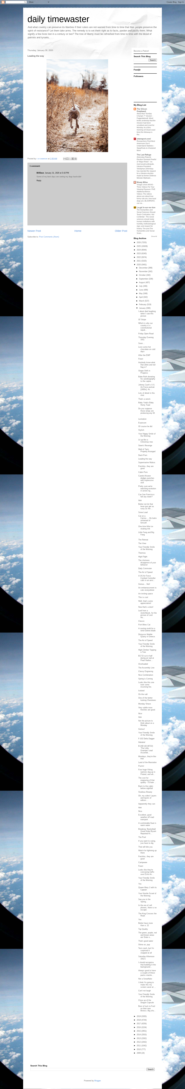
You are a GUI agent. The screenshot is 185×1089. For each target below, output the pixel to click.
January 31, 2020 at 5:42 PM (57, 173)
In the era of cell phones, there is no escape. (147, 907)
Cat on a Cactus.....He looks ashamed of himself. (147, 519)
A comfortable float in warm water (147, 824)
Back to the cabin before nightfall (145, 787)
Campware (142, 862)
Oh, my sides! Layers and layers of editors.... (147, 798)
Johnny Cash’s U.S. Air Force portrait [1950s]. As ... (146, 387)
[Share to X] (70, 158)
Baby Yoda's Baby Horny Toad (146, 404)
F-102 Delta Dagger (146, 738)
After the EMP (144, 355)
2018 (139, 1020)
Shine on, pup (144, 944)
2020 (139, 265)
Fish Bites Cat (144, 625)
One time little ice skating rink (145, 527)
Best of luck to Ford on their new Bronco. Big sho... (147, 1008)
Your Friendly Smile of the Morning (146, 548)
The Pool (142, 837)
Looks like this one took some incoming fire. (146, 684)
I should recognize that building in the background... (147, 964)
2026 (139, 242)
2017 (139, 1023)
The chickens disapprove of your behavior (147, 562)
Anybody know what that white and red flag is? (146, 364)
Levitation (142, 419)
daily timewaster (58, 19)
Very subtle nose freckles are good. (147, 708)
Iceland (141, 691)
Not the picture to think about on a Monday (146, 723)
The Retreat (143, 540)
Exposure (142, 423)
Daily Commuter (145, 568)
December (143, 268)
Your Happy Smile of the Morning (147, 435)
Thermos (142, 553)
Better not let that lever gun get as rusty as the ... (146, 506)
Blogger (97, 1081)
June (141, 290)
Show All (154, 236)
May (141, 293)
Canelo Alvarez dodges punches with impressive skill (146, 479)
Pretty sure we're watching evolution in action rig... (147, 488)
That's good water (145, 941)
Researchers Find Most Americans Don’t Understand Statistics (146, 143)
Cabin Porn (143, 472)
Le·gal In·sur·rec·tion (146, 207)
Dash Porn (142, 455)
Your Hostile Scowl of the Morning (147, 894)
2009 (139, 1053)
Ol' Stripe (142, 319)
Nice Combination (145, 675)
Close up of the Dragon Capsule (146, 1001)
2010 (139, 1049)
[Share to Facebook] (72, 158)
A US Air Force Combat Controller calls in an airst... (147, 578)
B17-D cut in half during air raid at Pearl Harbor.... (146, 658)
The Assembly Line (146, 668)
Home (77, 230)
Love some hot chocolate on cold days (146, 349)
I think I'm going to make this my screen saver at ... (147, 984)
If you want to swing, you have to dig (147, 842)
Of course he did (145, 426)
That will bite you (145, 847)
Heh (140, 500)
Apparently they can (146, 804)
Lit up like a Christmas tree (145, 441)
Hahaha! (141, 742)
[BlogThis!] (67, 158)
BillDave (40, 173)
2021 (139, 261)
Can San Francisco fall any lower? (146, 495)
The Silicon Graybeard (142, 110)
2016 (139, 1027)
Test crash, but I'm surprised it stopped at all (146, 950)
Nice (140, 713)
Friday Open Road (145, 334)
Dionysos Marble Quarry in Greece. (146, 635)
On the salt (143, 694)
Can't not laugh (144, 991)
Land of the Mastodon (147, 762)
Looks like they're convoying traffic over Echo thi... (146, 872)
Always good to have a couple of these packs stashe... (147, 972)
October (142, 275)
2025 (139, 246)
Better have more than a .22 (145, 924)
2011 (139, 1046)
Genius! (141, 729)
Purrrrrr (141, 766)
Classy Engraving (145, 671)
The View (142, 543)
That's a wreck (144, 399)
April (141, 297)
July (141, 286)
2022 (139, 257)
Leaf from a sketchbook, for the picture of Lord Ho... (147, 614)
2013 (139, 1038)
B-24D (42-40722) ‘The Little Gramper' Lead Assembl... (145, 749)
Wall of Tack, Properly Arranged (146, 450)
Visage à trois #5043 (145, 185)
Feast (140, 359)
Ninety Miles (142, 182)
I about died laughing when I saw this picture (147, 313)
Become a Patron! (141, 51)
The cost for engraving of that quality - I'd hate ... (147, 780)
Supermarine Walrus (146, 462)
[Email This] (64, 158)
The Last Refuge (144, 155)
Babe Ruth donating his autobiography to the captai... (146, 379)
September (144, 279)
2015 (139, 1031)
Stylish (141, 430)
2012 (139, 1042)
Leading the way (145, 459)
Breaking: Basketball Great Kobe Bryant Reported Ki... (147, 831)
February (143, 304)
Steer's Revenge (145, 445)
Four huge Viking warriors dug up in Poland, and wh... (146, 772)
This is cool (143, 597)
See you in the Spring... (144, 900)
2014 (139, 1034)
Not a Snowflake (145, 979)
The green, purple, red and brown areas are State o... (147, 935)
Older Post (121, 230)
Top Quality (143, 929)
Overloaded (143, 664)
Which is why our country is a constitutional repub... (145, 326)
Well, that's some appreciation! (145, 602)
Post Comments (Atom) (49, 237)
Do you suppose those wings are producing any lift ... (146, 411)
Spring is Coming (145, 679)
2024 (139, 250)
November (143, 271)
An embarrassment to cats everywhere (147, 589)
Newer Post (34, 230)
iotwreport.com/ (144, 139)
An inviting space (145, 594)
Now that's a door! (145, 607)
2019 (139, 1016)
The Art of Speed (145, 572)
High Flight (142, 557)
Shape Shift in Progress (144, 372)
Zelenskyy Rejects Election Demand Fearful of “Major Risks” (146, 159)
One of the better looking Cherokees (147, 699)
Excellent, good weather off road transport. (146, 817)
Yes (139, 884)
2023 (139, 253)
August (142, 282)
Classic (141, 621)
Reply (39, 180)
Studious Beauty (145, 792)
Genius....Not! (144, 584)
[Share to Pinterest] (75, 158)
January (142, 308)
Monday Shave (144, 704)
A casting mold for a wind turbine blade (147, 629)
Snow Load (143, 512)
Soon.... (141, 343)
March (142, 301)
